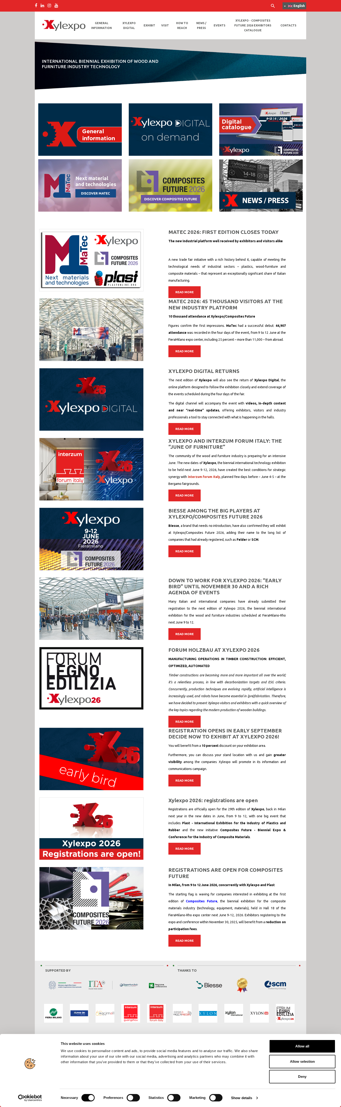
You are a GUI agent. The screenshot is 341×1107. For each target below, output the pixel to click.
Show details (241, 1098)
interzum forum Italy (204, 477)
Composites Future (201, 901)
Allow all (302, 1046)
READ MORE (184, 292)
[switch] (133, 1097)
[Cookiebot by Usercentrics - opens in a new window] (30, 1097)
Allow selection (302, 1061)
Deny (302, 1076)
